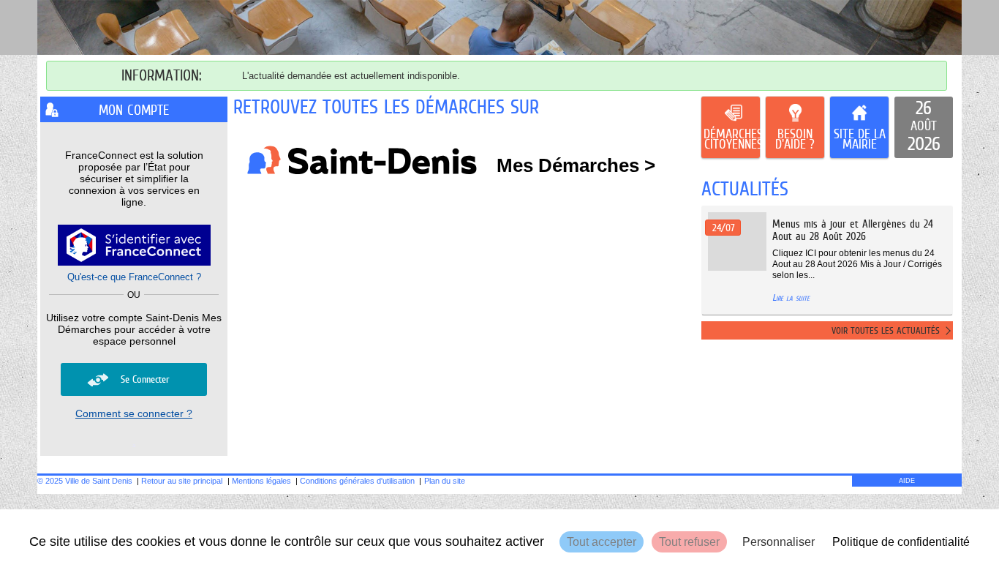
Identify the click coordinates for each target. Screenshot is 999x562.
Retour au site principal (181, 480)
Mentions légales (261, 480)
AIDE (907, 480)
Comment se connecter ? (133, 413)
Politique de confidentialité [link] (901, 542)
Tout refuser (689, 542)
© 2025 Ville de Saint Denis (84, 480)
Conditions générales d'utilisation (357, 480)
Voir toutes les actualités (886, 330)
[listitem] (923, 127)
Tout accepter (601, 542)
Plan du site (444, 480)
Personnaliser (778, 542)
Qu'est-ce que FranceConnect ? (134, 276)
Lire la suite (791, 297)
